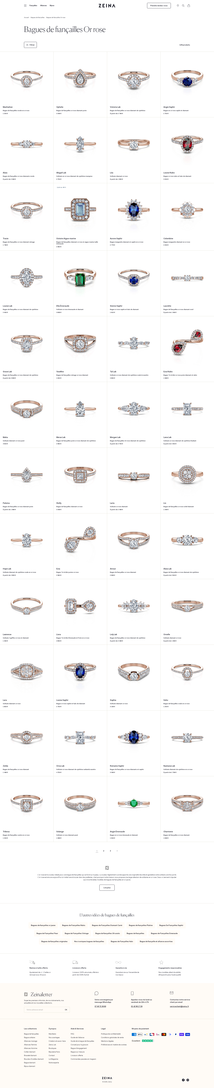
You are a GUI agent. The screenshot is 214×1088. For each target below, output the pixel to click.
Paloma (18, 504)
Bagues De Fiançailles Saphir (171, 925)
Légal (103, 1029)
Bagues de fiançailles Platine (141, 925)
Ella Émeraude (69, 307)
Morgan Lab (128, 439)
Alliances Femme (30, 1044)
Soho (176, 702)
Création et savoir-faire (57, 1041)
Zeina (110, 1082)
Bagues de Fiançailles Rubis (73, 925)
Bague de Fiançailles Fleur (47, 933)
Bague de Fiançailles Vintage (77, 933)
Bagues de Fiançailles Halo (122, 941)
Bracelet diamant (30, 1055)
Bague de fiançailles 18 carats (107, 933)
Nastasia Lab (177, 767)
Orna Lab (76, 767)
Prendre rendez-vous (159, 5)
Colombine (176, 240)
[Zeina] (107, 5)
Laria (119, 504)
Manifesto (52, 1034)
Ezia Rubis (180, 373)
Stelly (69, 504)
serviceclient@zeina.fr (179, 1006)
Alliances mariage (30, 1041)
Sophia (119, 702)
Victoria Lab (127, 108)
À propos (52, 1029)
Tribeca (16, 833)
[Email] (171, 993)
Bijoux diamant (29, 1066)
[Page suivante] (117, 851)
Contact (52, 1055)
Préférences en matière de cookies (114, 1044)
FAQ (72, 1034)
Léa (119, 174)
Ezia (67, 570)
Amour (123, 570)
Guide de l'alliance (77, 1037)
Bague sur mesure (77, 1052)
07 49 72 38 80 (100, 1006)
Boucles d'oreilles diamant (34, 1059)
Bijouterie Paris (54, 1052)
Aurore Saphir (126, 240)
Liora (72, 636)
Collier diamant (29, 1052)
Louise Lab (20, 307)
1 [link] (96, 851)
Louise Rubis (177, 174)
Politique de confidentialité (111, 1034)
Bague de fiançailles (31, 1034)
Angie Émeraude (124, 833)
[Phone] (132, 994)
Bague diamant (29, 1062)
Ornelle (172, 636)
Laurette (178, 307)
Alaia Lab (181, 570)
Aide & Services (77, 1029)
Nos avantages (54, 1037)
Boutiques (52, 1048)
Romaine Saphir (127, 767)
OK (66, 1010)
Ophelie (71, 108)
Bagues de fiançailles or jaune (43, 925)
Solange (67, 833)
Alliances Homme (30, 1048)
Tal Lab (129, 373)
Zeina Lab (52, 1044)
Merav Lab (76, 439)
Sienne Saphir (124, 307)
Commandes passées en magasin (83, 1059)
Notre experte (54, 1062)
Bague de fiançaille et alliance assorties (156, 941)
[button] (25, 5)
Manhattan (16, 108)
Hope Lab (19, 570)
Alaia (18, 174)
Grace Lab (20, 373)
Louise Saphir (70, 702)
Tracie (19, 240)
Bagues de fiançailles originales (54, 941)
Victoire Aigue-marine (77, 241)
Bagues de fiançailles (135, 933)
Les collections (30, 1029)
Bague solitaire (29, 1037)
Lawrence (16, 636)
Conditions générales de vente (112, 1037)
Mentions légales (107, 1041)
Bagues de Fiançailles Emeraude (164, 933)
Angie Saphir (176, 108)
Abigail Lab (74, 174)
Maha (13, 439)
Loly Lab (127, 636)
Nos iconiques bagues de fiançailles (89, 941)
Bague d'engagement (79, 1048)
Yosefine (72, 373)
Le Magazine (53, 1059)
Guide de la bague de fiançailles (82, 1041)
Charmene (176, 833)
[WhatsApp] (96, 994)
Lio (178, 504)
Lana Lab (179, 439)
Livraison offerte (77, 1055)
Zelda (16, 767)
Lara (12, 702)
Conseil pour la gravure (79, 1044)
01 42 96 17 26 (136, 1006)
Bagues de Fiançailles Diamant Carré (107, 925)
